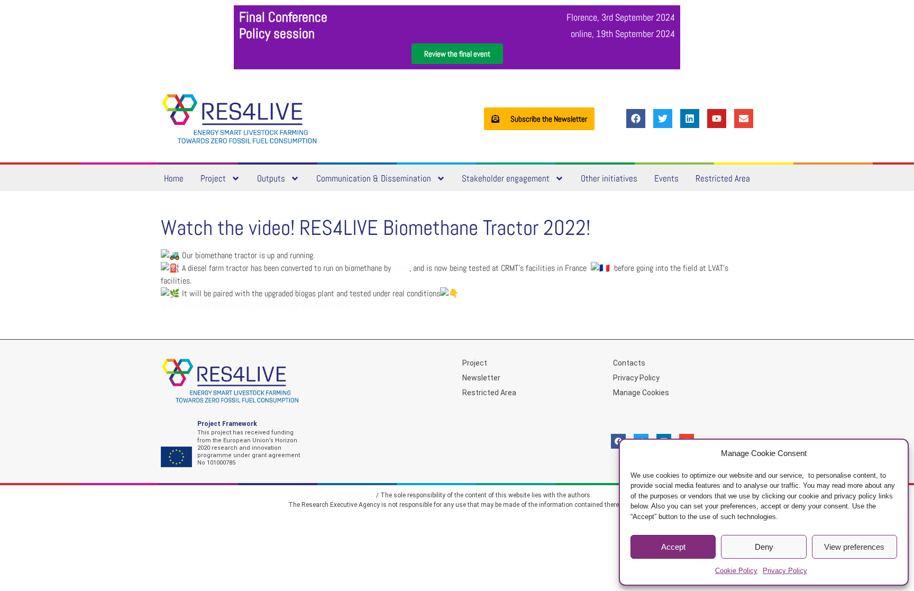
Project (213, 178)
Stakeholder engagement (506, 178)
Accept (673, 546)
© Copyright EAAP (348, 495)
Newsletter (481, 378)
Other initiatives (609, 178)
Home (174, 178)
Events (666, 178)
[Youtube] (716, 118)
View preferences (854, 546)
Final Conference (283, 17)
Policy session (277, 33)
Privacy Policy (785, 571)
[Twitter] (662, 118)
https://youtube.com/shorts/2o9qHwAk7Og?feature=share (255, 306)
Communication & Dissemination (373, 178)
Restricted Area (723, 178)
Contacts (629, 363)
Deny (764, 546)
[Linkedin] (689, 118)
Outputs (271, 178)
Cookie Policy (736, 571)
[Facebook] (635, 118)
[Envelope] (743, 118)
